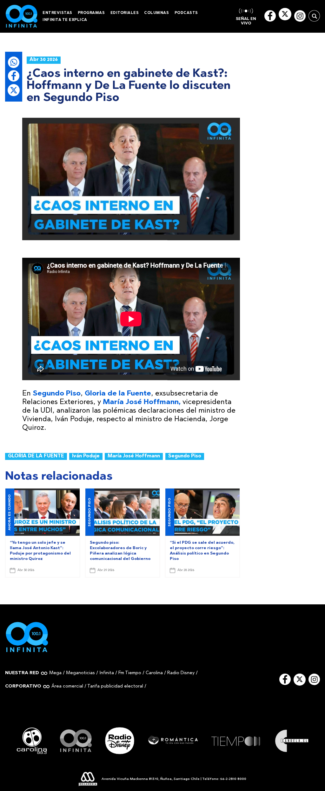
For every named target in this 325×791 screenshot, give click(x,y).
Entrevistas (57, 13)
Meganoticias (80, 673)
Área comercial (67, 686)
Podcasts (186, 13)
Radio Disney (181, 673)
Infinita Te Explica (65, 20)
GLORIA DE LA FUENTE (36, 456)
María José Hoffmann (134, 456)
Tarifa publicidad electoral (115, 686)
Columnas (156, 13)
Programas (91, 13)
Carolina (154, 673)
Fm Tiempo (129, 673)
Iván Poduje (86, 456)
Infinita (106, 673)
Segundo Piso (184, 456)
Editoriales (124, 13)
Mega (55, 673)
